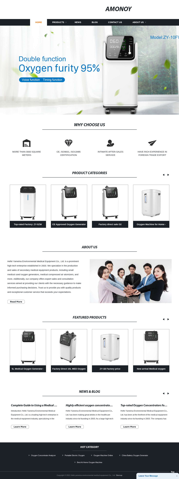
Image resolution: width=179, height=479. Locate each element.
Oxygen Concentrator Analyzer (43, 455)
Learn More (20, 426)
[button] (162, 175)
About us (138, 22)
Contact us (115, 22)
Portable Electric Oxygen (75, 455)
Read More (16, 301)
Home (38, 22)
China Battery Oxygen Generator (135, 455)
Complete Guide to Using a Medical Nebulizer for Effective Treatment (53, 405)
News (78, 22)
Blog (95, 22)
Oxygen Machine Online (103, 455)
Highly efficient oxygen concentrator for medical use (98, 405)
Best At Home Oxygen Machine (89, 462)
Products (58, 22)
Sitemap (119, 475)
